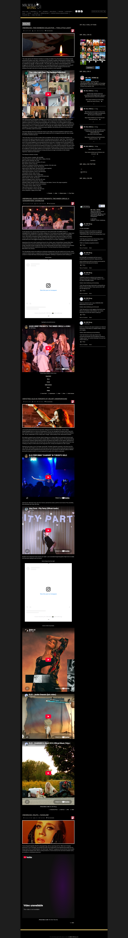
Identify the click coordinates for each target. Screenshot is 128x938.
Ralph (48, 390)
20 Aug (96, 127)
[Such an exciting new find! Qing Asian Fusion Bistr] (83, 49)
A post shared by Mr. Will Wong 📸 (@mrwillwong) (48, 313)
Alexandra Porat (54, 809)
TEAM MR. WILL (26, 15)
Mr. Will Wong (88, 224)
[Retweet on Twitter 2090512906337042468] (88, 141)
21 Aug (96, 108)
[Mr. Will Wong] (85, 207)
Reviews (45, 11)
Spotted (36, 13)
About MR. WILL (36, 15)
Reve (64, 393)
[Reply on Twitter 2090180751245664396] (85, 157)
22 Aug (96, 90)
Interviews (68, 11)
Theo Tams (71, 193)
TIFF (40, 11)
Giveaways (33, 11)
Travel (29, 13)
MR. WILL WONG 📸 (89, 91)
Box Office (53, 11)
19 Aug (96, 146)
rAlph (56, 193)
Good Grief (44, 393)
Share (90, 248)
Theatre (60, 11)
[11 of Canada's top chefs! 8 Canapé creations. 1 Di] (83, 55)
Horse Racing (45, 13)
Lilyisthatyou (52, 393)
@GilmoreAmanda (94, 132)
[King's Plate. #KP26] (83, 62)
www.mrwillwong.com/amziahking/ (92, 332)
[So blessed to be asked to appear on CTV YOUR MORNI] (102, 62)
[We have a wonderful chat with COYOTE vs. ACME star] (102, 43)
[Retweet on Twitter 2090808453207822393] (88, 122)
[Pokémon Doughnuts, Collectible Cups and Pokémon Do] (96, 49)
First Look (25, 11)
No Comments (50, 30)
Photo (83, 245)
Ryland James (63, 193)
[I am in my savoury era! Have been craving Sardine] (90, 62)
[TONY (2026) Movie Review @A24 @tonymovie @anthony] (96, 62)
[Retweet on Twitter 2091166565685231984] (88, 104)
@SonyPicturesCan (89, 96)
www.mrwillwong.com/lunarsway (91, 283)
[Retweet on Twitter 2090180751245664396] (88, 157)
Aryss (48, 382)
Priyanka (50, 193)
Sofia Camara (48, 384)
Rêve (48, 387)
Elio (68, 809)
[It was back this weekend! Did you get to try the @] (96, 55)
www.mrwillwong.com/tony (86, 236)
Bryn (48, 379)
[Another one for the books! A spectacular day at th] (102, 55)
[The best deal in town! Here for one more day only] (90, 55)
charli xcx (62, 809)
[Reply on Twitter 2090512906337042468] (85, 141)
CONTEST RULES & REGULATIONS (59, 13)
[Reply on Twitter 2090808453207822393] (85, 122)
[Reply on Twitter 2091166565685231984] (85, 104)
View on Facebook (84, 248)
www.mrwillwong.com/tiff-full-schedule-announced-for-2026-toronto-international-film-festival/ (92, 262)
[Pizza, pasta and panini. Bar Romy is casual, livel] (96, 43)
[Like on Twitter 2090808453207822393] (91, 122)
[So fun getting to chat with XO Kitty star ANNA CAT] (90, 43)
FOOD (23, 13)
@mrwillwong (84, 172)
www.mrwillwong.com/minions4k (91, 307)
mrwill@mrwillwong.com (73, 936)
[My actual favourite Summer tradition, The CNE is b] (83, 43)
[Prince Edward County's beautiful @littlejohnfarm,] (102, 49)
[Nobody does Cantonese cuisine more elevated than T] (90, 49)
